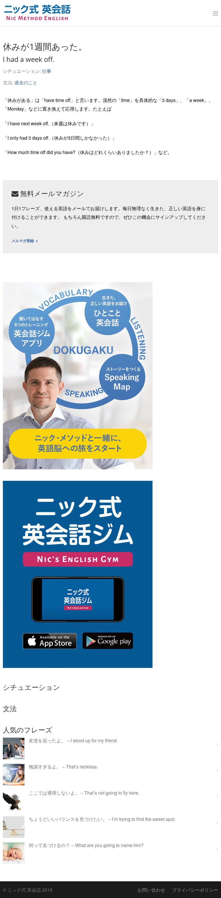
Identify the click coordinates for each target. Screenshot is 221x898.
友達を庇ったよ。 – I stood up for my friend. (73, 741)
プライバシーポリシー (195, 889)
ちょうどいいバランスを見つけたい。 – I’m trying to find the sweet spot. (102, 819)
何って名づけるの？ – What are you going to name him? (86, 845)
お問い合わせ (151, 889)
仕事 (46, 71)
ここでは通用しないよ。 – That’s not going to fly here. (84, 793)
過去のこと (25, 82)
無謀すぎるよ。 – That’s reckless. (63, 767)
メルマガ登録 (23, 241)
